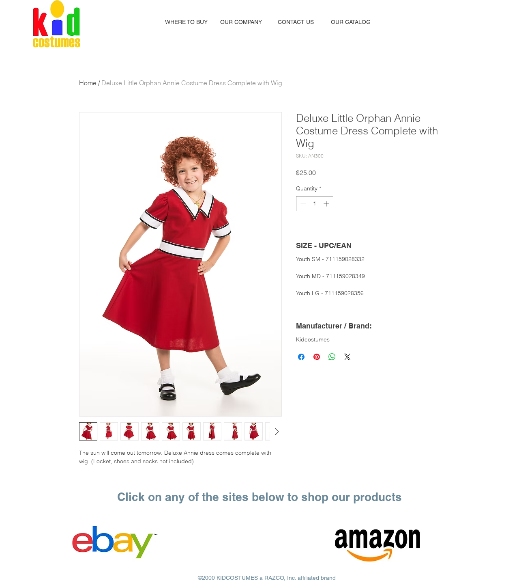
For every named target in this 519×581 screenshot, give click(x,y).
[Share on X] (347, 357)
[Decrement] (302, 204)
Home (88, 83)
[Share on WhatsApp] (332, 357)
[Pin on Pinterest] (317, 357)
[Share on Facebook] (301, 357)
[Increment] (327, 204)
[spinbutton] (314, 204)
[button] (186, 22)
